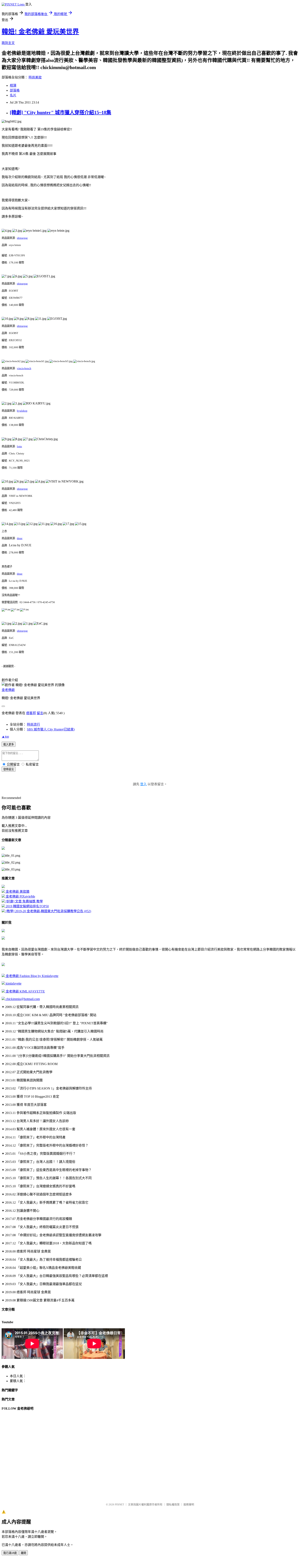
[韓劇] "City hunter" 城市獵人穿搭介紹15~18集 (60, 112)
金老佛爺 (8, 690)
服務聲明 (188, 1504)
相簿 (13, 85)
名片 (13, 95)
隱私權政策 (173, 1504)
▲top (5, 736)
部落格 (15, 90)
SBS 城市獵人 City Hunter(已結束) (51, 729)
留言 (40, 713)
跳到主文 (8, 43)
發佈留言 (8, 769)
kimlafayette (13, 983)
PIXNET (119, 1504)
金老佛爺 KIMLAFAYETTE (25, 991)
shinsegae (22, 237)
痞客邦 (31, 713)
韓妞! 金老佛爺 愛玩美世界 (40, 31)
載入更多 (8, 744)
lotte (19, 446)
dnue (19, 538)
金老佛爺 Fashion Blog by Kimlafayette (31, 976)
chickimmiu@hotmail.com (22, 999)
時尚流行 (33, 724)
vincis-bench (24, 368)
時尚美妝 (35, 77)
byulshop (22, 410)
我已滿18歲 (10, 1552)
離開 (23, 1552)
